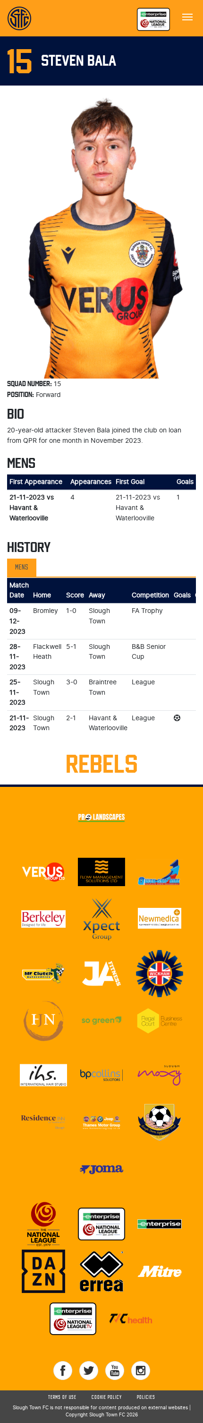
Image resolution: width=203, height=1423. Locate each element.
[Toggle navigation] (187, 16)
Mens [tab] (21, 567)
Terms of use (62, 1397)
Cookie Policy (107, 1397)
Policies (146, 1397)
